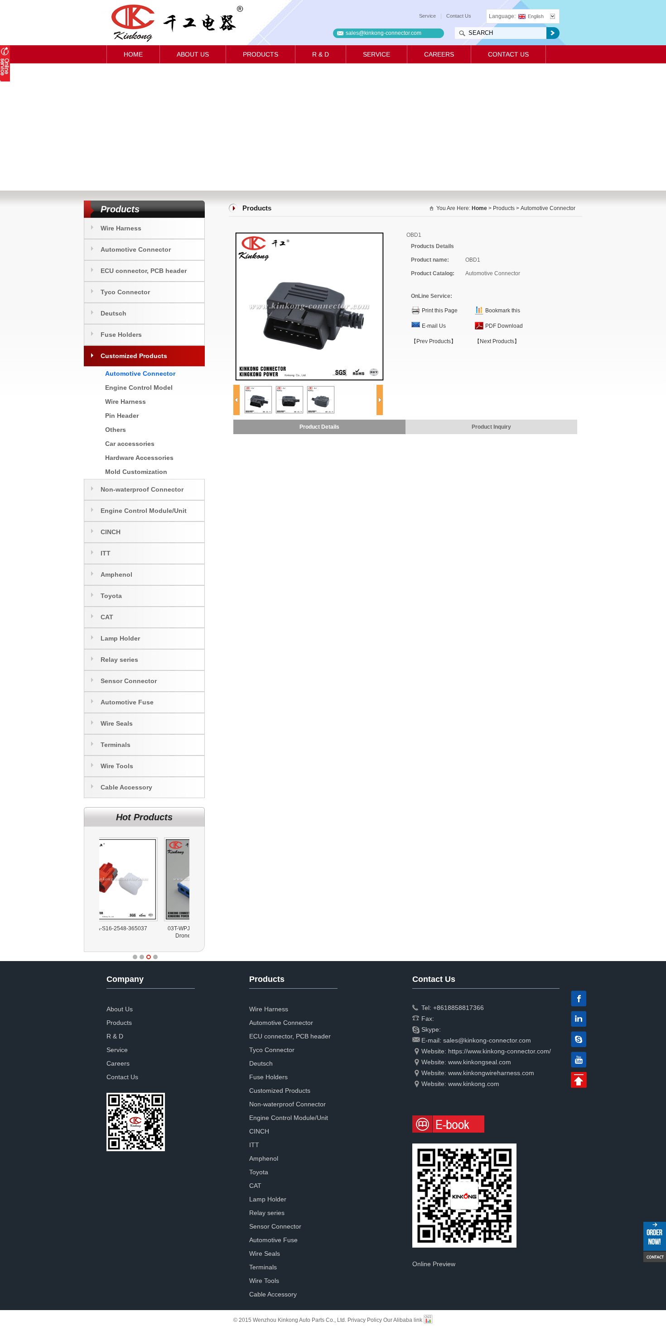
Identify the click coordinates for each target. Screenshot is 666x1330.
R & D (320, 54)
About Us (193, 54)
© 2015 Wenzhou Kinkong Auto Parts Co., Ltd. (290, 1320)
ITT (106, 553)
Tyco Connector (125, 292)
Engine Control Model (139, 387)
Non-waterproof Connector (142, 489)
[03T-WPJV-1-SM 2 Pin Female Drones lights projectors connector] (146, 837)
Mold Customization (136, 471)
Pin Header (122, 415)
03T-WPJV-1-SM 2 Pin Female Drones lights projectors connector (144, 935)
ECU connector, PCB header (144, 270)
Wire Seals (117, 723)
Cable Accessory (126, 787)
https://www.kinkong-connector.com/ (499, 1051)
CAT (107, 617)
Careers (439, 54)
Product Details (319, 427)
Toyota (111, 595)
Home (133, 54)
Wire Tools (117, 766)
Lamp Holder (120, 638)
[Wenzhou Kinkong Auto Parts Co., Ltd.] (176, 22)
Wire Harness (121, 228)
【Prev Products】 (433, 341)
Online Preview (433, 1264)
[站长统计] (428, 1320)
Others (115, 429)
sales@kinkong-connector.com (383, 33)
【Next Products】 (497, 341)
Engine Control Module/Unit (144, 510)
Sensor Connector (129, 680)
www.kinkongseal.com (479, 1062)
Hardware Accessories (139, 457)
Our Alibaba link (402, 1320)
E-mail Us (434, 326)
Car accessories (129, 443)
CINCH (111, 532)
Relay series (119, 659)
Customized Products (134, 355)
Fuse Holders (121, 334)
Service (427, 16)
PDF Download (504, 326)
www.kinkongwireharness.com (491, 1072)
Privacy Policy (364, 1320)
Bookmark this (502, 310)
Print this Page (440, 310)
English (536, 16)
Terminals (115, 744)
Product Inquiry (491, 427)
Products (260, 54)
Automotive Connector (136, 249)
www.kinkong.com (473, 1083)
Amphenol (116, 574)
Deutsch (113, 313)
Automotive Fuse (127, 702)
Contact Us (458, 16)
